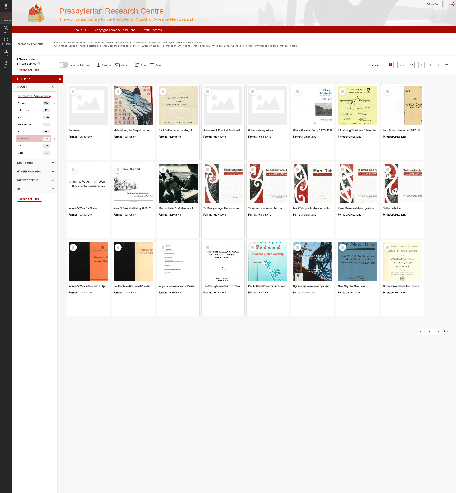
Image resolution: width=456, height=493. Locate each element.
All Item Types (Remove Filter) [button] (34, 96)
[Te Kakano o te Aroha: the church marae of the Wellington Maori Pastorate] (267, 183)
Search (6, 32)
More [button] (6, 67)
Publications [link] (24, 138)
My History (6, 44)
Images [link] (21, 117)
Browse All (6, 20)
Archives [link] (22, 103)
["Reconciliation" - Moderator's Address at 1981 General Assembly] (178, 183)
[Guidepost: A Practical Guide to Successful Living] (223, 105)
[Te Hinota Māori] (402, 183)
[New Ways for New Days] (357, 261)
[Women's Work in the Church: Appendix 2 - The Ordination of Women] (88, 261)
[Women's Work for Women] (88, 183)
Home (6, 9)
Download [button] (104, 65)
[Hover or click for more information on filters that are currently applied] (38, 63)
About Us (80, 30)
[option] (34, 103)
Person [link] (21, 131)
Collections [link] (23, 110)
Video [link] (20, 153)
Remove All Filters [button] (29, 69)
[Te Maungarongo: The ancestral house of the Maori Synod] (223, 183)
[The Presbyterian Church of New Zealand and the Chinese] (223, 261)
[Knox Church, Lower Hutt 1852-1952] (402, 105)
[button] (123, 65)
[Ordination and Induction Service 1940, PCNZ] (402, 261)
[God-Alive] (88, 105)
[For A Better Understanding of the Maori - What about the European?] (178, 105)
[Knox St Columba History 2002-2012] (133, 183)
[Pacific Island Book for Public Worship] (267, 261)
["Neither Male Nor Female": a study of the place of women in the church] (133, 261)
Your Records (153, 30)
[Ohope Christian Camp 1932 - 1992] (312, 105)
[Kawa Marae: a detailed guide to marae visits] (357, 183)
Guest (437, 4)
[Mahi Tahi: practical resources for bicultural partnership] (312, 183)
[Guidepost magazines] (267, 105)
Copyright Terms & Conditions (115, 30)
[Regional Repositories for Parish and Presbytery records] (178, 261)
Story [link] (20, 146)
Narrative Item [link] (25, 124)
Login (6, 56)
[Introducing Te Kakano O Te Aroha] (357, 105)
